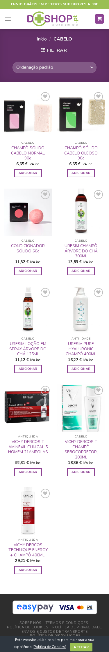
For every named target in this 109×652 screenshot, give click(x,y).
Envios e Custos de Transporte (55, 631)
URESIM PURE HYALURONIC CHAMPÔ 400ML (81, 349)
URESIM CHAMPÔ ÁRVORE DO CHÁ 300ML (81, 251)
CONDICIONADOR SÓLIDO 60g (28, 248)
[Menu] (7, 19)
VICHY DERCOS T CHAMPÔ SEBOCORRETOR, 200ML (81, 449)
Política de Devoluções (55, 635)
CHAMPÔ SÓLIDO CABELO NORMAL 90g (28, 153)
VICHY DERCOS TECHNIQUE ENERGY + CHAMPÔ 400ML (28, 550)
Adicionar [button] (28, 173)
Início (42, 39)
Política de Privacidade (77, 627)
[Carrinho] (99, 19)
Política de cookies (28, 627)
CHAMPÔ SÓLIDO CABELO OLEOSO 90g (81, 153)
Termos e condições (67, 623)
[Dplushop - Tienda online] (53, 19)
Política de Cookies (49, 646)
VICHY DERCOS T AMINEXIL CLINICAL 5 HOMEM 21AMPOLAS (28, 447)
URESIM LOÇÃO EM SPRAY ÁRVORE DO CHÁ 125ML (28, 349)
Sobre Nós (30, 623)
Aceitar (81, 647)
